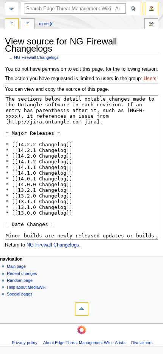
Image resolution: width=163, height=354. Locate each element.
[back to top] (81, 309)
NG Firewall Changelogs (36, 57)
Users (150, 78)
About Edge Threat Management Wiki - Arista (84, 342)
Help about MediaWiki (26, 287)
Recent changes (22, 273)
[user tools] (151, 8)
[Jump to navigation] (11, 8)
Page (11, 25)
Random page (20, 280)
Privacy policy (25, 342)
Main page (16, 266)
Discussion (27, 25)
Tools (151, 25)
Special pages (20, 294)
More (44, 23)
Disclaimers (142, 342)
